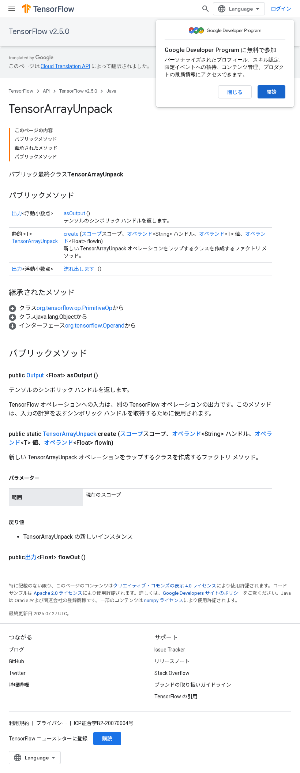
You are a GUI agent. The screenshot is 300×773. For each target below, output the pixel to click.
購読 (107, 738)
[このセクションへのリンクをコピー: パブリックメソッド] (81, 196)
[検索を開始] (205, 8)
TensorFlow (21, 91)
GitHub (16, 661)
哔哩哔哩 (19, 685)
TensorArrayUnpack (35, 241)
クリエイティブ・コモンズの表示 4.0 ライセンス (164, 586)
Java (111, 91)
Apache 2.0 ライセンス (58, 593)
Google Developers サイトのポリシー (203, 593)
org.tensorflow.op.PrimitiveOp (74, 308)
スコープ (92, 234)
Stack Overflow (172, 673)
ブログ (16, 650)
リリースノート (172, 661)
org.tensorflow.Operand (94, 325)
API (46, 91)
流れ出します (79, 269)
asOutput (74, 213)
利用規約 (19, 723)
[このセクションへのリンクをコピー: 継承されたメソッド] (82, 293)
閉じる (235, 92)
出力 (17, 213)
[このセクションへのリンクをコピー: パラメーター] (47, 478)
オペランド (140, 234)
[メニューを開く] (11, 9)
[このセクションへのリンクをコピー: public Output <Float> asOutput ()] (107, 375)
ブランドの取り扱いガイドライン (192, 685)
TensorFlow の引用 (176, 696)
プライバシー (51, 723)
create (71, 234)
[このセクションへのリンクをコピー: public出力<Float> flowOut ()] (94, 557)
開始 (271, 92)
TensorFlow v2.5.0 (39, 31)
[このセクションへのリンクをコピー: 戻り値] (31, 522)
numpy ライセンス (163, 600)
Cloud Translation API (65, 66)
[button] (66, 308)
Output (35, 375)
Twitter (17, 673)
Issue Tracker (169, 650)
